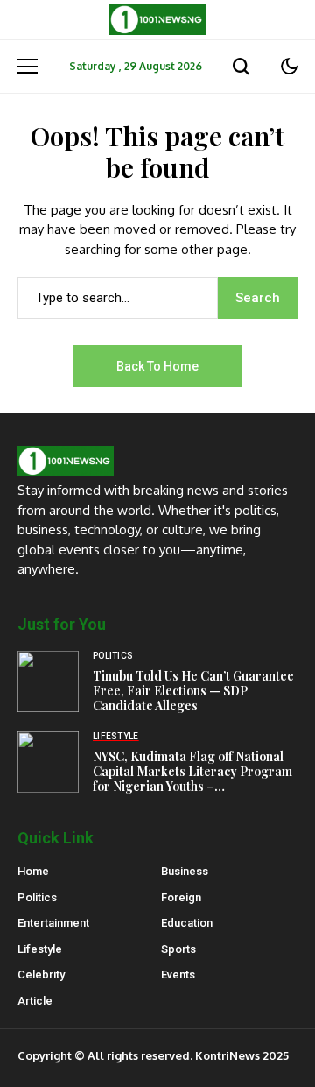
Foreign (181, 897)
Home (33, 871)
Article (35, 1000)
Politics (37, 897)
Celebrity (41, 974)
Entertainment (53, 922)
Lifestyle (40, 949)
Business (184, 871)
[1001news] (157, 19)
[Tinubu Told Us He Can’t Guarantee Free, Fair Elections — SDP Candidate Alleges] (48, 681)
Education (187, 922)
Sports (178, 949)
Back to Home (157, 366)
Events (178, 974)
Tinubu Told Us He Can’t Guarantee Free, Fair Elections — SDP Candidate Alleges (193, 690)
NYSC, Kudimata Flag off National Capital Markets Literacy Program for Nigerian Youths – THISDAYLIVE (192, 778)
